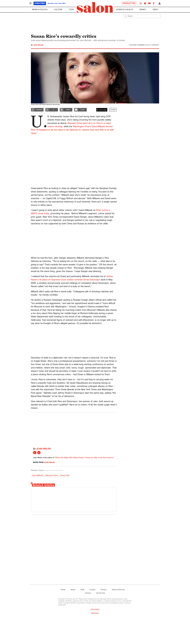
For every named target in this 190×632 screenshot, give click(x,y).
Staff (82, 590)
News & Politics (40, 10)
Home (63, 590)
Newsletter (129, 3)
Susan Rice (64, 476)
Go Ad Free (100, 593)
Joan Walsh (38, 45)
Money (143, 10)
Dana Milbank (37, 476)
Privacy (103, 590)
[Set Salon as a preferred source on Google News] (101, 109)
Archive (88, 593)
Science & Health (124, 10)
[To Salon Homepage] (95, 7)
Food (71, 10)
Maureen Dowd (52, 476)
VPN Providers (95, 609)
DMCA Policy (95, 613)
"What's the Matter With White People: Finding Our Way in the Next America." (84, 458)
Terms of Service (118, 590)
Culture (58, 10)
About (73, 590)
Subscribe (39, 3)
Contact (92, 590)
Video (155, 10)
